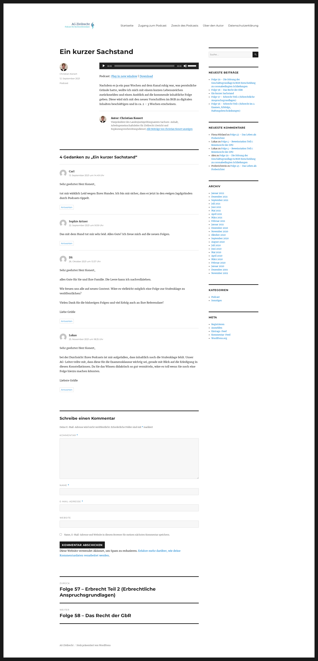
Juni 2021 (216, 207)
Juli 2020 (216, 245)
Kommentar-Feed (220, 334)
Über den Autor (213, 25)
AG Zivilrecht (67, 645)
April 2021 (216, 214)
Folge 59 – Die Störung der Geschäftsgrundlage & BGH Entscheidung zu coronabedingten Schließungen (233, 83)
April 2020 (216, 255)
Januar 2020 (217, 266)
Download (146, 76)
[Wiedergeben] (103, 66)
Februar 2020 (218, 262)
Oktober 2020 (218, 235)
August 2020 (218, 242)
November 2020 (219, 231)
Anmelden (216, 327)
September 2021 (219, 200)
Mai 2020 (216, 252)
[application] (149, 66)
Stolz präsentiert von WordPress (94, 645)
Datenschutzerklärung (243, 25)
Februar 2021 (218, 221)
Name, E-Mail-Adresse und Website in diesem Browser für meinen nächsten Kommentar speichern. (117, 534)
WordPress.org (219, 338)
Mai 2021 (216, 210)
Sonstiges (216, 300)
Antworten (66, 207)
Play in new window (124, 76)
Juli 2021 (215, 203)
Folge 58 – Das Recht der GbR (227, 90)
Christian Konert (68, 74)
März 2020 (217, 259)
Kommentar (69, 435)
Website (65, 517)
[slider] (192, 66)
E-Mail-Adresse (71, 501)
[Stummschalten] (185, 66)
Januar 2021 (217, 224)
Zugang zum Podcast (152, 25)
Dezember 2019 (219, 269)
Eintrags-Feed (219, 331)
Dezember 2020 (219, 228)
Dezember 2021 (219, 196)
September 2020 (220, 238)
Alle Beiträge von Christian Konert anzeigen (170, 129)
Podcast (64, 83)
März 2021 (216, 217)
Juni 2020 (216, 248)
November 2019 (219, 273)
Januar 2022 (217, 193)
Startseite (127, 25)
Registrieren (217, 324)
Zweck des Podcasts (184, 25)
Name (64, 485)
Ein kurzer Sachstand (222, 93)
